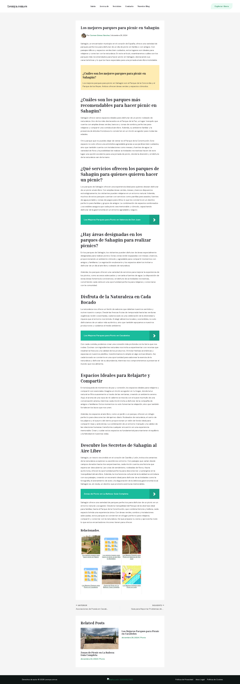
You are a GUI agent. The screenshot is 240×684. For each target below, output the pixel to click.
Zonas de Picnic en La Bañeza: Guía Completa (98, 653)
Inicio (93, 6)
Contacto (129, 6)
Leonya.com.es (17, 6)
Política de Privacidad (184, 679)
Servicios (117, 6)
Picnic (102, 659)
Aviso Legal (200, 679)
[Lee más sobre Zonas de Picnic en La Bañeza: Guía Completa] (99, 638)
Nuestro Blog (144, 6)
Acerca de (104, 6)
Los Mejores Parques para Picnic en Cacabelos (140, 632)
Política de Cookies (215, 679)
